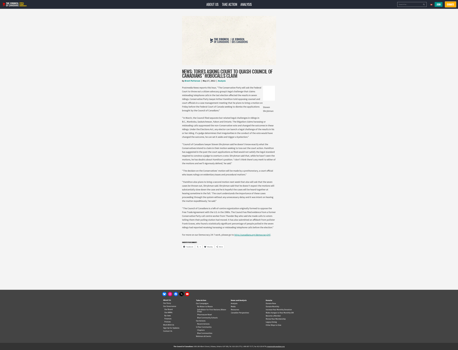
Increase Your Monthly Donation (279, 309)
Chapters (201, 330)
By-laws (167, 315)
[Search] (424, 4)
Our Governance (169, 306)
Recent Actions (203, 324)
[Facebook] (176, 294)
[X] (181, 294)
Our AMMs (168, 312)
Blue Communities (204, 333)
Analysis (246, 4)
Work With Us (168, 325)
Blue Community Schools (207, 317)
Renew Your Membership (276, 319)
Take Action (229, 4)
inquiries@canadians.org (276, 346)
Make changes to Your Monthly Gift (280, 312)
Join (439, 4)
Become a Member (273, 316)
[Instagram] (170, 294)
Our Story (167, 303)
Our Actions (201, 321)
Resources (235, 309)
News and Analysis (239, 300)
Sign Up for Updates (171, 328)
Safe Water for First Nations (208, 309)
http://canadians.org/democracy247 (252, 234)
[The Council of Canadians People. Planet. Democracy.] (15, 4)
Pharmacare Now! (204, 314)
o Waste (209, 306)
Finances (168, 318)
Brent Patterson (192, 80)
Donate (269, 300)
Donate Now (271, 303)
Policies (167, 321)
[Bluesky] (164, 294)
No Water (201, 306)
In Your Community (203, 327)
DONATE (450, 4)
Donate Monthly (272, 306)
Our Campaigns (202, 303)
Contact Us (167, 331)
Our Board (168, 309)
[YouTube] (187, 294)
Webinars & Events (203, 336)
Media (233, 306)
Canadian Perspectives (240, 312)
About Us (212, 4)
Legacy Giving (271, 322)
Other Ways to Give (273, 325)
